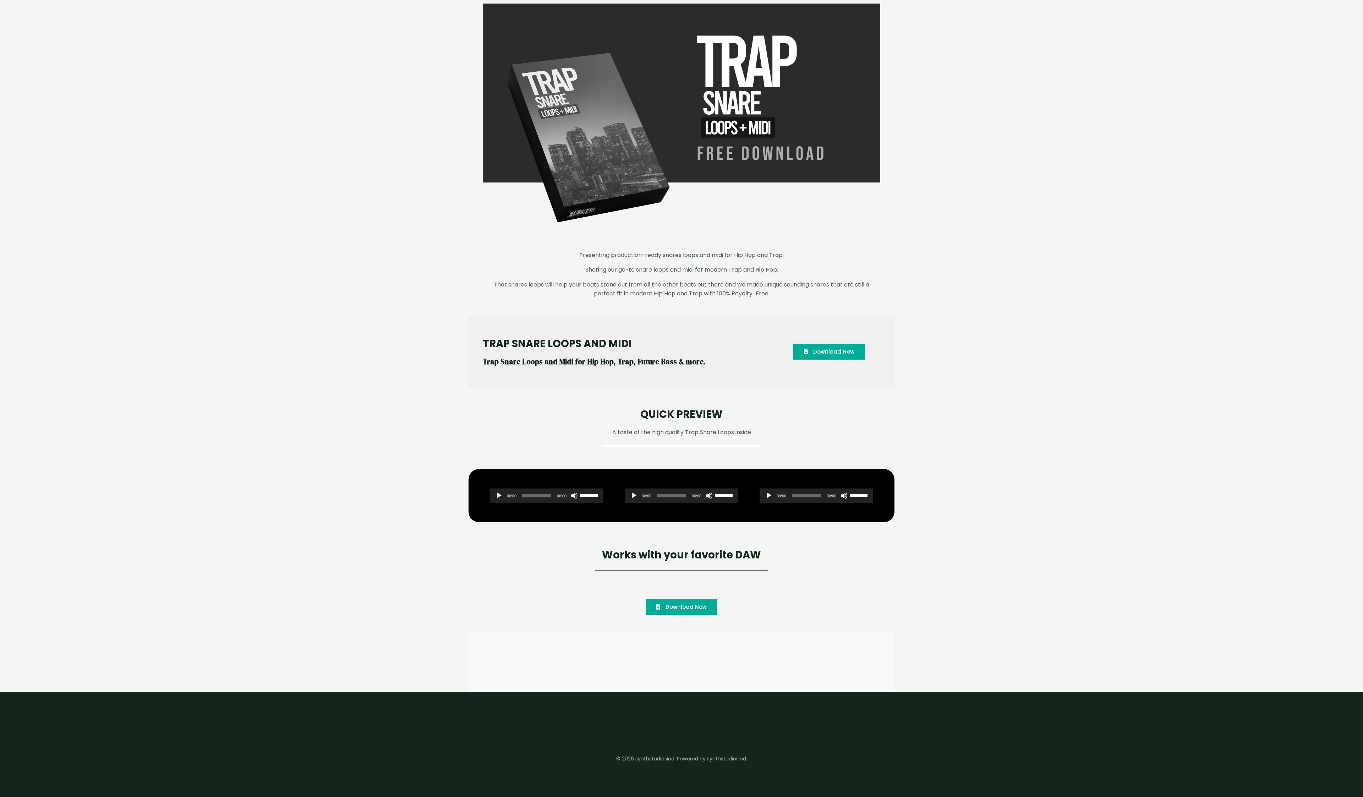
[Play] (499, 495)
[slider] (590, 494)
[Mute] (574, 495)
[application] (546, 495)
